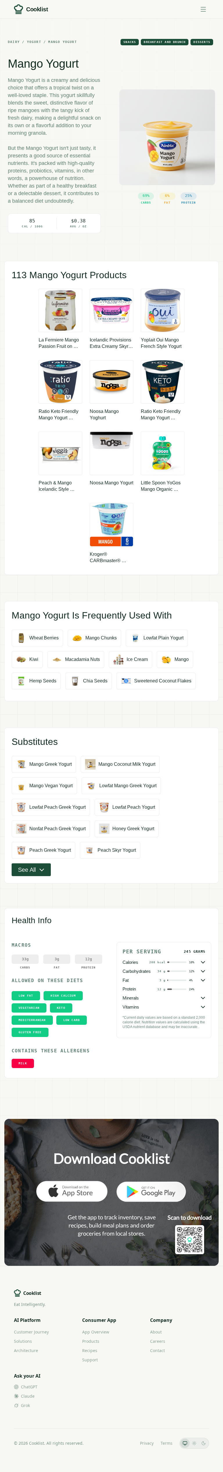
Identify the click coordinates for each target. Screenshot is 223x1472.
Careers (157, 1341)
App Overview (95, 1332)
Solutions (23, 1341)
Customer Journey (31, 1332)
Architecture (26, 1350)
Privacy (147, 1443)
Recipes (89, 1350)
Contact (157, 1350)
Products (90, 1341)
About (156, 1332)
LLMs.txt (125, 1443)
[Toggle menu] (203, 9)
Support (90, 1360)
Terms (166, 1443)
